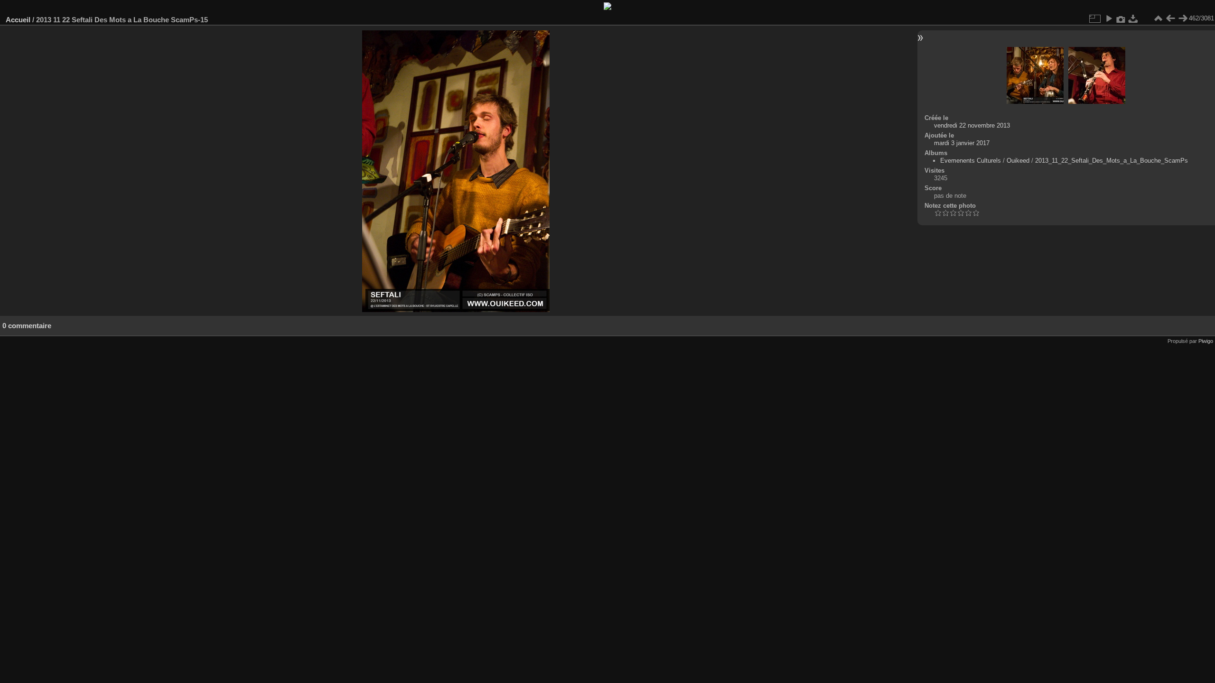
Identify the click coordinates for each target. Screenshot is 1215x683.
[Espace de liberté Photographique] (607, 7)
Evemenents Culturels (970, 160)
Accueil (18, 20)
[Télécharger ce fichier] (1133, 18)
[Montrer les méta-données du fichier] (1121, 18)
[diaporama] (1109, 18)
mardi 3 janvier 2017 (962, 143)
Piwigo (1205, 341)
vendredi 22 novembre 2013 (972, 125)
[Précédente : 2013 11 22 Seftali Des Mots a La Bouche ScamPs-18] (1170, 18)
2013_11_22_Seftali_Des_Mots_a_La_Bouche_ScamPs (1111, 160)
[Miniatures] (1158, 18)
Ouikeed (1018, 160)
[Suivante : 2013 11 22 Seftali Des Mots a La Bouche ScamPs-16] (1183, 18)
